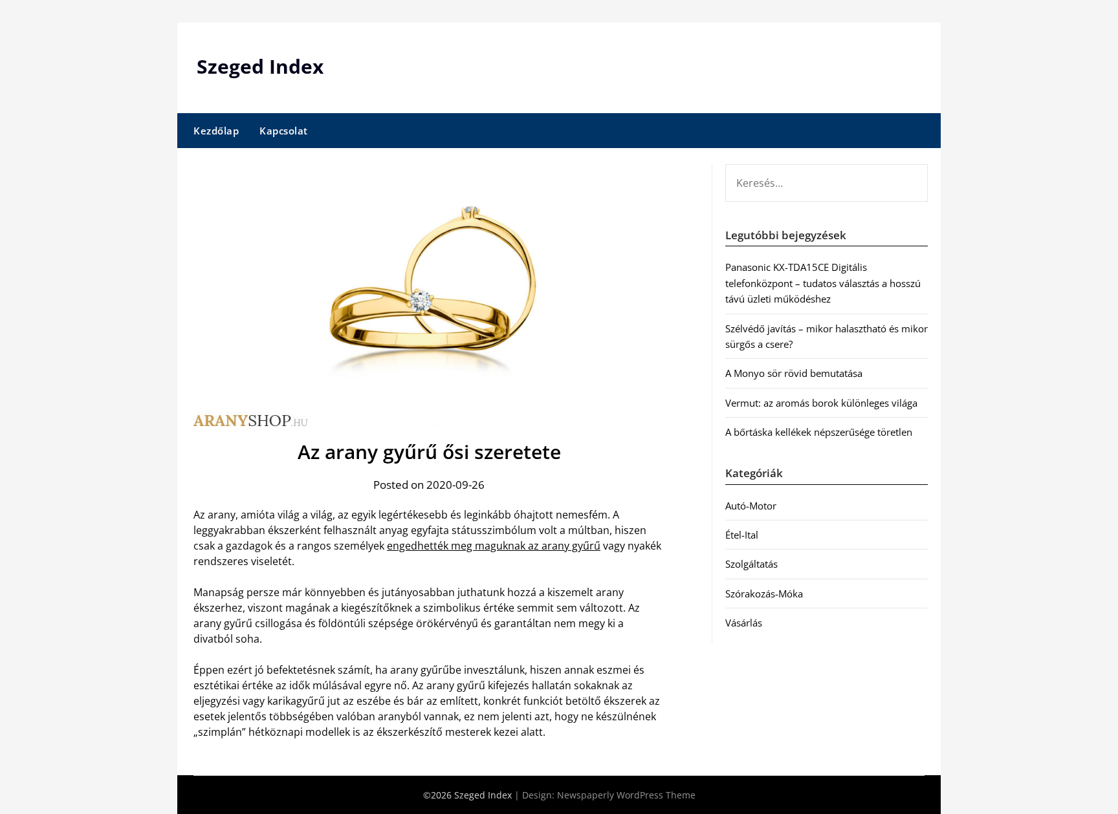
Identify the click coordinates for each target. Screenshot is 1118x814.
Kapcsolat (283, 130)
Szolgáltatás (751, 563)
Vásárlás (743, 622)
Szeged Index (260, 66)
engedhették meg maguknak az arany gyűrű (493, 546)
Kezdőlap (216, 130)
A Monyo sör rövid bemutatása (793, 373)
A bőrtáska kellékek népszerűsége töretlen (818, 431)
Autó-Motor (750, 505)
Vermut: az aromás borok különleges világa (821, 402)
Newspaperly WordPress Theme (626, 795)
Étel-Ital (741, 534)
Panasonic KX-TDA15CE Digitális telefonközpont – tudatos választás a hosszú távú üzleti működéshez (823, 283)
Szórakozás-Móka (764, 593)
